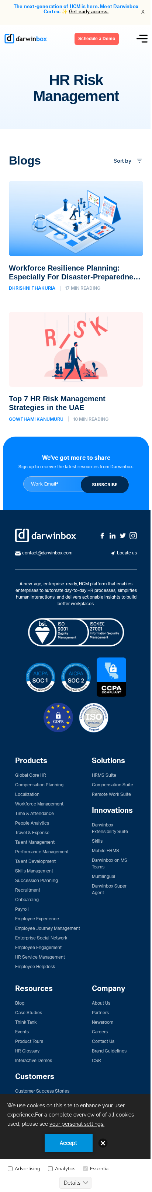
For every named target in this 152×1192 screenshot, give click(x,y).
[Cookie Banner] (76, 1142)
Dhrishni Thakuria (32, 288)
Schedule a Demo (96, 38)
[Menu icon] (142, 38)
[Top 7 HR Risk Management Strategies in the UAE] (76, 367)
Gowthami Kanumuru (36, 419)
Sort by (122, 161)
